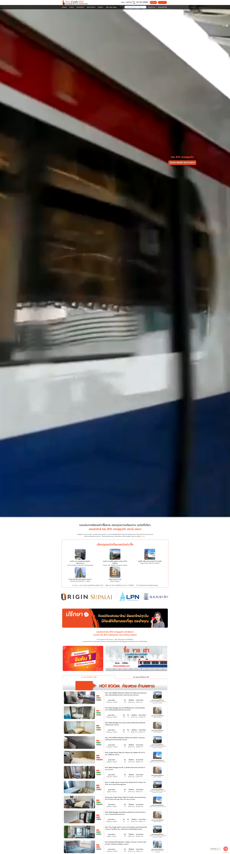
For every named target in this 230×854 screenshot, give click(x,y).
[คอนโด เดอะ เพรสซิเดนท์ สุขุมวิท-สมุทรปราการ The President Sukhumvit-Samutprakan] (80, 554)
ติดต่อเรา (100, 7)
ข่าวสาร (71, 7)
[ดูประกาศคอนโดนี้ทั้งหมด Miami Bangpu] (157, 711)
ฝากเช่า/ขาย (151, 7)
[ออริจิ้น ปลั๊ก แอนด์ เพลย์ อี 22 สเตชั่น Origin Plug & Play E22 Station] (150, 554)
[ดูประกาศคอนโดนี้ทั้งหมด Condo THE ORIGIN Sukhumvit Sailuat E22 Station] (157, 695)
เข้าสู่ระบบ (153, 2)
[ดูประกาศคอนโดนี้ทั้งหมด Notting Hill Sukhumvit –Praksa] (157, 844)
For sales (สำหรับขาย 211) (141, 677)
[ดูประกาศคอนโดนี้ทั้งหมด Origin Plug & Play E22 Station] (157, 755)
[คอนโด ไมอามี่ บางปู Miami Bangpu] (115, 572)
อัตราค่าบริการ (91, 7)
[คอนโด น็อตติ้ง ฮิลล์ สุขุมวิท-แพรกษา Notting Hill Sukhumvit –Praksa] (80, 572)
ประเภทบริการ (80, 7)
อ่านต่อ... (143, 536)
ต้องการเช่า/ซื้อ (162, 7)
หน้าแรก (64, 7)
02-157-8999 (142, 2)
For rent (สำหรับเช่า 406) (88, 677)
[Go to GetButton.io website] (226, 852)
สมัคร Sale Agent (111, 7)
